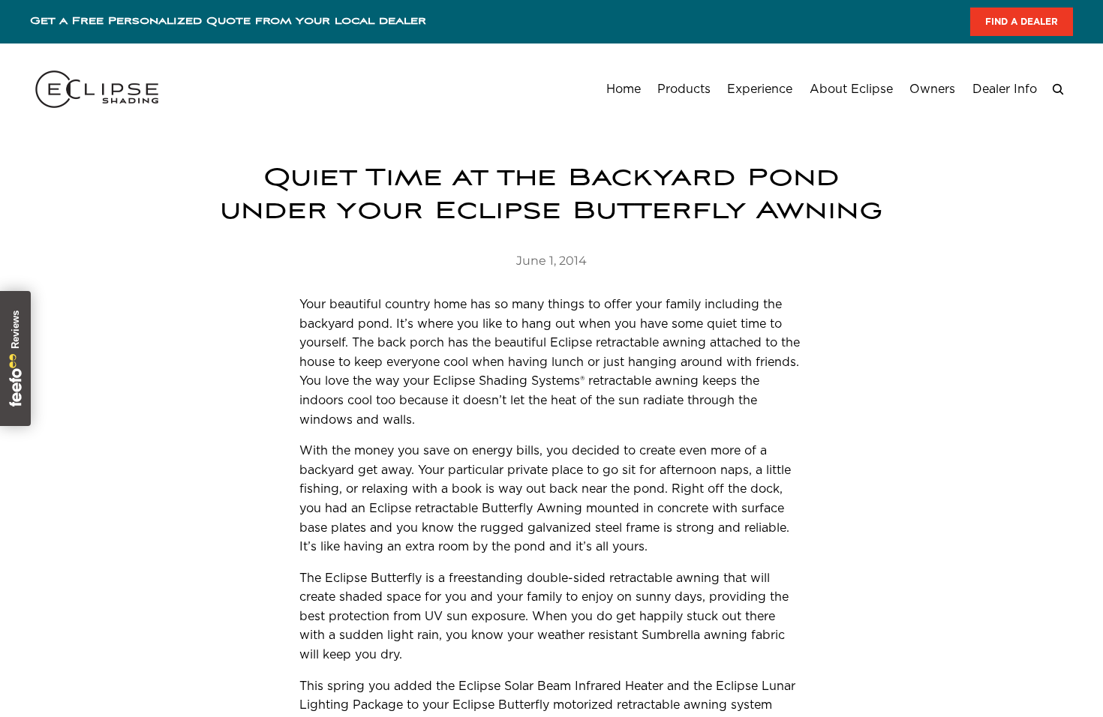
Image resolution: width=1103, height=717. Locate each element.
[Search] (1057, 89)
